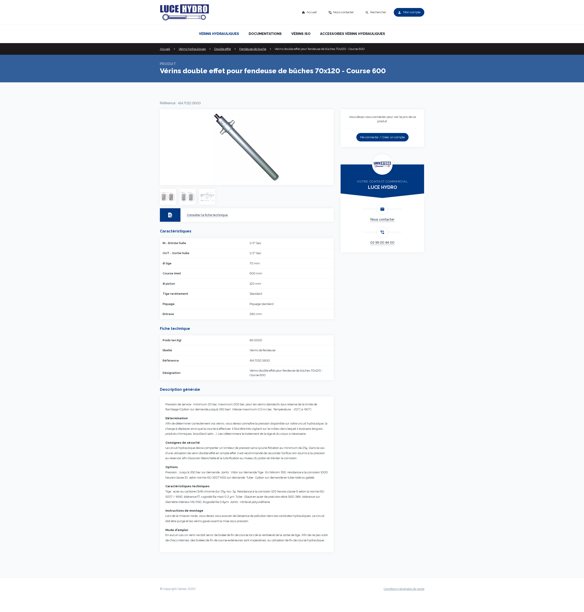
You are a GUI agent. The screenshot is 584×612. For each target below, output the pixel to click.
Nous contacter (382, 219)
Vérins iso (300, 34)
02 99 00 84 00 (382, 242)
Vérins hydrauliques (219, 34)
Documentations (265, 34)
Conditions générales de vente (404, 589)
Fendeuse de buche (252, 49)
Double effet (222, 49)
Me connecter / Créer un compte (382, 137)
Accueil (165, 49)
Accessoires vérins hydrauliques (352, 34)
